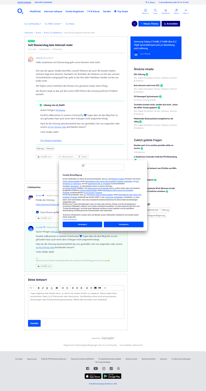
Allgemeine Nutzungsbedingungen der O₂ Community (90, 345)
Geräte (107, 11)
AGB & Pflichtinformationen (53, 358)
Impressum (32, 358)
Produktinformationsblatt (109, 358)
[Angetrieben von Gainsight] (103, 339)
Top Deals (122, 11)
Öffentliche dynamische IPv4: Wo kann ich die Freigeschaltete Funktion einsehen (154, 190)
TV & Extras (93, 11)
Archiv (38, 32)
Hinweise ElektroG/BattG (82, 358)
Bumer (39, 195)
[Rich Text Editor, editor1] (76, 305)
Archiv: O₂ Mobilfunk (53, 32)
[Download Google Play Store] (112, 378)
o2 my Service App (57, 126)
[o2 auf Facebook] (87, 368)
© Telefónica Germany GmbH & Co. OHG (103, 384)
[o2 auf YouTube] (96, 368)
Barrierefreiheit (149, 358)
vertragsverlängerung (155, 215)
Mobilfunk (35, 11)
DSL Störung (139, 74)
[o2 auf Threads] (118, 368)
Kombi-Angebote (75, 11)
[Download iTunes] (93, 378)
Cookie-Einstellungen (181, 358)
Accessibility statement (131, 345)
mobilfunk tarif (151, 209)
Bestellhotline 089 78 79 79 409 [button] (174, 2)
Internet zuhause (53, 11)
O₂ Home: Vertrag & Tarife (145, 100)
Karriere (163, 358)
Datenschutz (131, 358)
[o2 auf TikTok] (111, 368)
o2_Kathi (39, 227)
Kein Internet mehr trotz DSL (147, 85)
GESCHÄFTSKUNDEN (43, 2)
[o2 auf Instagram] (103, 368)
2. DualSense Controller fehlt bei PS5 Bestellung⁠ (155, 156)
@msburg (60, 110)
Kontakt (19, 358)
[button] (35, 11)
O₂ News (70, 23)
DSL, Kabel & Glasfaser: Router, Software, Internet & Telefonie (155, 79)
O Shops (151, 2)
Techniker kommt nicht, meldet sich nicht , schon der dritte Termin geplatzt (156, 106)
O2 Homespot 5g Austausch (146, 96)
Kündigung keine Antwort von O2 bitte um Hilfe (155, 168)
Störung (40, 148)
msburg (39, 57)
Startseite (29, 32)
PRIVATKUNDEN (24, 2)
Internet (50, 148)
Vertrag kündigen (103, 362)
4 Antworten (139, 152)
